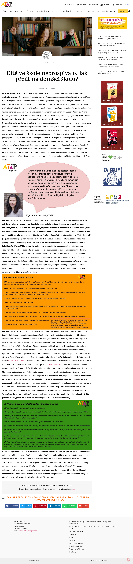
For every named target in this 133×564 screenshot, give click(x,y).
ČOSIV (30, 497)
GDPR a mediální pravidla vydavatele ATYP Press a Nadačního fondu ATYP (93, 528)
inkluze (78, 497)
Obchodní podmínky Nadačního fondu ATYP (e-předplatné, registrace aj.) (90, 523)
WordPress (94, 561)
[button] (12, 506)
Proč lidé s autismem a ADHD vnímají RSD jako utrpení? (109, 37)
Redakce (72, 540)
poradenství (48, 500)
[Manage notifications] (128, 559)
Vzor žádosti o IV (55, 364)
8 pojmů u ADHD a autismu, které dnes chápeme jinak (111, 72)
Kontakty (72, 552)
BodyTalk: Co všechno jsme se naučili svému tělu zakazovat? (112, 44)
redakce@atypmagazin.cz (28, 531)
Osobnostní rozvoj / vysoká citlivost (100, 11)
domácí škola (41, 497)
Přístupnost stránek (76, 532)
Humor (55, 11)
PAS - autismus (52, 88)
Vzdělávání (67, 11)
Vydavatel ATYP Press (76, 549)
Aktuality (72, 534)
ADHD (29, 11)
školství (60, 500)
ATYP (5, 11)
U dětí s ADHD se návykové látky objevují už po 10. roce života (110, 65)
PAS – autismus (16, 11)
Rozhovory (80, 11)
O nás (71, 537)
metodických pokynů (16, 361)
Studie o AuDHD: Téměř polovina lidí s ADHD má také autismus (112, 58)
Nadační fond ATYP (76, 546)
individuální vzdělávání (61, 497)
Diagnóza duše (42, 11)
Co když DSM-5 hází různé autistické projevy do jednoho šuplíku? (112, 51)
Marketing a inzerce (76, 543)
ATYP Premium (20, 497)
